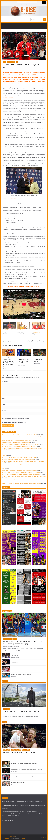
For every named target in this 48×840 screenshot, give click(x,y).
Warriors (27, 749)
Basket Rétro (16, 84)
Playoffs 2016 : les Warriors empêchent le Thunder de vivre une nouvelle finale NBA (18, 459)
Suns (23, 749)
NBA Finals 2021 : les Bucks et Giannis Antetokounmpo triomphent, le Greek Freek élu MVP (19, 434)
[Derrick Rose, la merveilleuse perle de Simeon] (23, 325)
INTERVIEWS (31, 24)
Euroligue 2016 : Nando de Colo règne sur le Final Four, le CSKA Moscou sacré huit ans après (19, 470)
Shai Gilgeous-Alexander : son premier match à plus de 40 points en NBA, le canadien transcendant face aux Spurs (24, 436)
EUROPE (17, 24)
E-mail (3, 404)
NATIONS (5, 27)
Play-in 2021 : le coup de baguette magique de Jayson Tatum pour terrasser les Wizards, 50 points (21, 474)
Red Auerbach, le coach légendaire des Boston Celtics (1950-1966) (24, 763)
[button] (13, 24)
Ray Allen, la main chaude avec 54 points (39, 359)
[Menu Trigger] (44, 2)
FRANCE (24, 24)
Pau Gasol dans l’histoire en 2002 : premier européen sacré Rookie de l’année (16, 440)
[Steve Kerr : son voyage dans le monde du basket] (24, 736)
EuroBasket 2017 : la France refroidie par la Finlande (21, 674)
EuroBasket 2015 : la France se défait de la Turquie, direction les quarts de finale (26, 668)
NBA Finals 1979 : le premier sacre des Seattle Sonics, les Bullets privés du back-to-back (19, 457)
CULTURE (10, 24)
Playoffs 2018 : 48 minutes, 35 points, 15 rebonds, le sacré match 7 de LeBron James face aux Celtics (21, 464)
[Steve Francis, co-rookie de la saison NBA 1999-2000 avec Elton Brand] (24, 349)
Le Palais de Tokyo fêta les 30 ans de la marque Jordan (21, 711)
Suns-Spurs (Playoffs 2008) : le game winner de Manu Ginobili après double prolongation (35, 340)
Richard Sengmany (15, 646)
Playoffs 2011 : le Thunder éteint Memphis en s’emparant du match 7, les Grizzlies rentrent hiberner (21, 483)
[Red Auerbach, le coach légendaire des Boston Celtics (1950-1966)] (6, 764)
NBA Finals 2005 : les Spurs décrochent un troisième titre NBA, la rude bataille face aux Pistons (20, 444)
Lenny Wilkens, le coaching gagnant (18, 782)
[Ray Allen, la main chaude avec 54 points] (39, 349)
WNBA (22, 27)
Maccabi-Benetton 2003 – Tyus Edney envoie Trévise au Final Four (13, 340)
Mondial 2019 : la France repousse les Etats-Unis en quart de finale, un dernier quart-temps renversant (27, 655)
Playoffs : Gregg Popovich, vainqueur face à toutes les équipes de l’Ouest (25, 776)
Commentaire (5, 381)
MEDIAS (39, 24)
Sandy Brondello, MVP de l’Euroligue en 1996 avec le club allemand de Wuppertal (26, 769)
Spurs (20, 749)
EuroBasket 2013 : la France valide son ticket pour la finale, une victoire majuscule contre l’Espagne (23, 643)
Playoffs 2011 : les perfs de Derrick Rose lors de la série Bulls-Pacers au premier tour (38, 331)
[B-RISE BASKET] (24, 6)
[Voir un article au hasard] (44, 25)
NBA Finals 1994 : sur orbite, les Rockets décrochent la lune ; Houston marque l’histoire (18, 446)
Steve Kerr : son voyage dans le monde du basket (19, 752)
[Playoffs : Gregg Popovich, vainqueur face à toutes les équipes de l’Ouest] (6, 777)
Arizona (4, 749)
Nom (3, 398)
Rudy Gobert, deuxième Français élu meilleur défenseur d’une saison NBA (16, 442)
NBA (11, 27)
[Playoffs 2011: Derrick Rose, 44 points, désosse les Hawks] (9, 325)
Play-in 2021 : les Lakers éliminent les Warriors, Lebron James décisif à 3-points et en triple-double (21, 472)
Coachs (13, 749)
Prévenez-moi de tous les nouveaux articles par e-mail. (14, 422)
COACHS (4, 24)
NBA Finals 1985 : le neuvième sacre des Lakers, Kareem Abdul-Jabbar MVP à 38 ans (18, 451)
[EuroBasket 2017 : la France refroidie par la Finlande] (6, 675)
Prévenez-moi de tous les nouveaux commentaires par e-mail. (15, 418)
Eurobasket (10, 638)
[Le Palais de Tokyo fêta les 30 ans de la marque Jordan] (24, 695)
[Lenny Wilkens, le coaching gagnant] (6, 783)
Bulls (4, 61)
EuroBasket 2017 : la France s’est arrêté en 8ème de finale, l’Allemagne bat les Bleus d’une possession (27, 661)
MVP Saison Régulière (10, 61)
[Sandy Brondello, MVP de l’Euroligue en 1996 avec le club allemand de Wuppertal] (6, 770)
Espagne (4, 638)
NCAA (16, 27)
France (15, 638)
